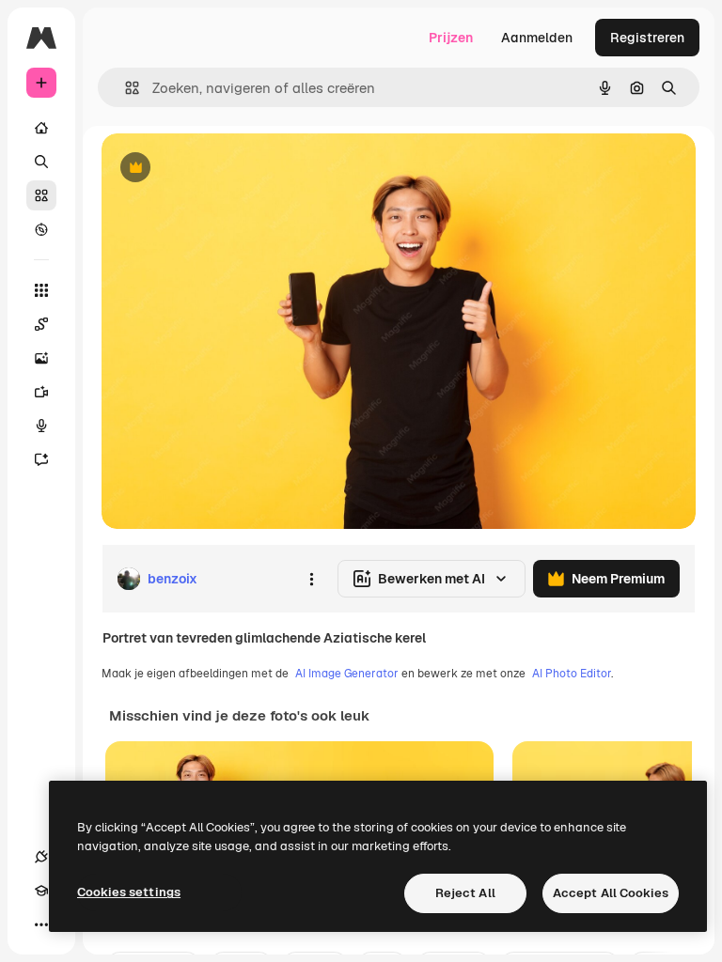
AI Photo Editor (571, 673)
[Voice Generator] (41, 426)
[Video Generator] (41, 392)
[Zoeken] (41, 162)
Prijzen (451, 37)
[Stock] (41, 195)
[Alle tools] (41, 290)
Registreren (647, 37)
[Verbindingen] (41, 857)
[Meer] (41, 924)
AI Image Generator (347, 673)
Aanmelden (537, 37)
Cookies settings (128, 892)
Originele (225, 169)
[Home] (41, 128)
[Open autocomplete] (124, 88)
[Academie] (41, 891)
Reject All (465, 893)
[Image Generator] (41, 358)
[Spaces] (41, 324)
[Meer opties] (311, 578)
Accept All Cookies (610, 893)
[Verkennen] (41, 229)
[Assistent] (41, 459)
